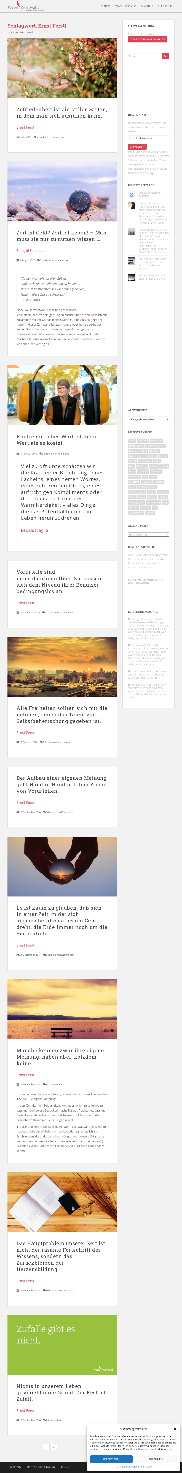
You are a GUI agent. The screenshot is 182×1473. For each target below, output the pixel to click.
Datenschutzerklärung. (141, 173)
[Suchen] (165, 56)
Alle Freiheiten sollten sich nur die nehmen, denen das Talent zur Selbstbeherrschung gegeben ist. (62, 714)
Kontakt (65, 1467)
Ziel (155, 507)
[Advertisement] (146, 86)
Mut (145, 476)
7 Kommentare (54, 1420)
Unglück (163, 497)
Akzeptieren (112, 1459)
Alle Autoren (138, 526)
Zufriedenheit (136, 512)
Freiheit (143, 450)
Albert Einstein (143, 563)
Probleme (134, 481)
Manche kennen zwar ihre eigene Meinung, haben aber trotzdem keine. (60, 1057)
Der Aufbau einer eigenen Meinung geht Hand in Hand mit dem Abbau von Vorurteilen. (62, 784)
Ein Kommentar (54, 1084)
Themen (105, 6)
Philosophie (165, 6)
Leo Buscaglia (34, 530)
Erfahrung (151, 445)
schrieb (85, 315)
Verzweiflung (153, 502)
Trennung (163, 492)
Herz (131, 466)
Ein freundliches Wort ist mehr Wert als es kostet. (57, 439)
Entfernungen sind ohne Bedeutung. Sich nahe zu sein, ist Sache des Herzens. (153, 263)
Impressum (146, 1466)
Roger (135, 645)
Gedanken (151, 456)
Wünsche (145, 507)
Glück (157, 461)
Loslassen (143, 471)
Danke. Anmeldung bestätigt (149, 194)
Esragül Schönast (125, 6)
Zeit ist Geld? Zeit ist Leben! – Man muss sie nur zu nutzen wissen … (62, 235)
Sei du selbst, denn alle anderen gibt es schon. (152, 277)
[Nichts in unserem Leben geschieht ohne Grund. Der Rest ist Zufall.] (62, 1345)
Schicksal (146, 481)
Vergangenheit (136, 502)
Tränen (141, 497)
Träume (152, 497)
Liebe (132, 471)
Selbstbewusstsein (147, 486)
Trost (132, 497)
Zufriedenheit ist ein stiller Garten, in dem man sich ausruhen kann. (62, 112)
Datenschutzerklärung (128, 1466)
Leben (165, 466)
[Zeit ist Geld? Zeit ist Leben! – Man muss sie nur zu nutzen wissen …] (62, 191)
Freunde (154, 450)
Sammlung (147, 6)
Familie (132, 450)
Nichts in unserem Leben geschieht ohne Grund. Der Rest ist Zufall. (61, 1392)
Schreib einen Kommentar (50, 137)
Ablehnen (156, 1459)
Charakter (143, 440)
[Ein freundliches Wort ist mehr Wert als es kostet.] (62, 395)
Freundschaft (135, 456)
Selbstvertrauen (137, 492)
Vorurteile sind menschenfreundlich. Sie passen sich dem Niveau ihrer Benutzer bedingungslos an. (59, 581)
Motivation (134, 476)
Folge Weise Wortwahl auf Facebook (145, 581)
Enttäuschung (136, 445)
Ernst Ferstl (26, 127)
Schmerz (158, 481)
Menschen (156, 471)
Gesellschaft (145, 461)
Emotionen (156, 440)
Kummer (154, 466)
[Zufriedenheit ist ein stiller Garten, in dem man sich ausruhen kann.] (62, 68)
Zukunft (150, 512)
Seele (132, 486)
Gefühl (132, 461)
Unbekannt (145, 567)
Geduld (163, 456)
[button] (175, 1429)
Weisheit (133, 507)
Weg (165, 502)
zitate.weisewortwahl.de (147, 39)
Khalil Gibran (135, 554)
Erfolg (162, 445)
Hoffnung (142, 466)
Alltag (132, 440)
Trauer (151, 492)
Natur (153, 476)
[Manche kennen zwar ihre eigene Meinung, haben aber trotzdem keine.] (62, 1009)
